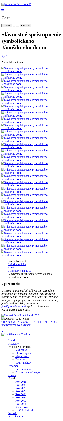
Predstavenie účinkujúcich (29, 372)
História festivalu (24, 410)
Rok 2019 (20, 400)
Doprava (20, 359)
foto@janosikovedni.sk (13, 306)
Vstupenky (21, 349)
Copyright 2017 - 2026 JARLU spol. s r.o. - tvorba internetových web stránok (29, 323)
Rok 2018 (20, 403)
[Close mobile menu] (2, 331)
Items (6, 25)
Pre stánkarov (15, 416)
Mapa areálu (22, 356)
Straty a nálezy (23, 362)
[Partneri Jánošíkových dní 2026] (20, 315)
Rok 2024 (20, 384)
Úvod (11, 340)
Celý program (23, 368)
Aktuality (13, 343)
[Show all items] (14, 26)
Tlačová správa (23, 353)
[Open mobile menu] (2, 10)
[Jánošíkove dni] (16, 4)
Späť (4, 56)
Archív (12, 378)
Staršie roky (22, 406)
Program (13, 365)
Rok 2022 (20, 391)
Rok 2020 (20, 397)
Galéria (12, 375)
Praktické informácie (19, 346)
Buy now (25, 25)
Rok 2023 (20, 387)
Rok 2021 (20, 394)
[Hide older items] (17, 26)
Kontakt (12, 413)
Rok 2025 (20, 381)
